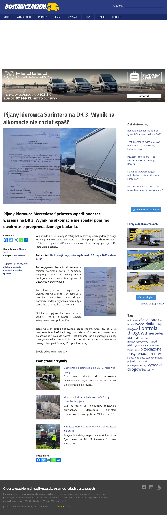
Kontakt (116, 17)
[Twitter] (11, 240)
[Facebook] (6, 240)
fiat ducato (148, 320)
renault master (148, 353)
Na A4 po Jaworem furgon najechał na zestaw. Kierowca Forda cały (143, 175)
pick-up (136, 350)
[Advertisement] (83, 44)
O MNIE (101, 17)
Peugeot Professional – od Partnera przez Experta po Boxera (141, 160)
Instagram (152, 487)
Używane (72, 17)
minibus (144, 338)
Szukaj (119, 5)
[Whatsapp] (21, 240)
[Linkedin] (26, 240)
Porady (42, 17)
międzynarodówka (137, 341)
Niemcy (147, 345)
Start (7, 17)
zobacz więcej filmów (152, 303)
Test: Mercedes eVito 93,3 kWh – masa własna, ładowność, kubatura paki (144, 145)
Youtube (160, 487)
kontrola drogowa (142, 330)
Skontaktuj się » (62, 506)
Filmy (87, 17)
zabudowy (149, 369)
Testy (57, 17)
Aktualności (24, 17)
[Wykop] (16, 240)
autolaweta (133, 320)
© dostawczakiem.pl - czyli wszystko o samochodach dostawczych (49, 488)
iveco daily (144, 324)
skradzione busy (136, 357)
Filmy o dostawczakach (142, 224)
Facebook (145, 487)
